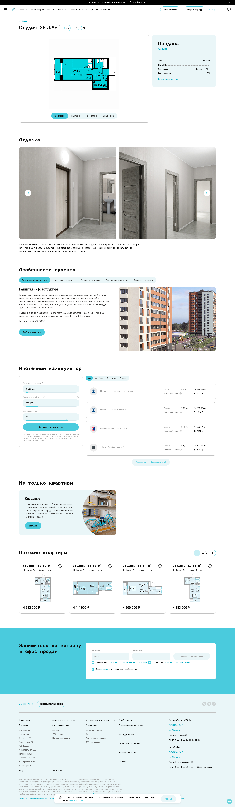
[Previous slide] (28, 193)
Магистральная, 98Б (27, 750)
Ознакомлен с (122, 662)
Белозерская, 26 (26, 742)
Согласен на (172, 662)
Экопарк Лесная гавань (29, 757)
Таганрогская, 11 (25, 754)
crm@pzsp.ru (174, 730)
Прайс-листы (125, 720)
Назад (24, 21)
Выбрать (33, 525)
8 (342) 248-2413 (216, 9)
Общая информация (94, 730)
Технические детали (143, 280)
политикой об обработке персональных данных (128, 662)
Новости (123, 761)
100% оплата (57, 734)
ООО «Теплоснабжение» (95, 742)
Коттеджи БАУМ (103, 9)
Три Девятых (24, 730)
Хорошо (168, 798)
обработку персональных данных (177, 662)
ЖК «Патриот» (25, 765)
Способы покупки (37, 9)
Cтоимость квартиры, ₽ (33, 383)
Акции (22, 770)
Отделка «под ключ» (90, 280)
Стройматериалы (76, 9)
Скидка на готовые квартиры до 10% (107, 2)
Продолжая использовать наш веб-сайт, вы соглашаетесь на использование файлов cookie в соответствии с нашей (109, 798)
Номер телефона (139, 650)
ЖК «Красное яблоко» (28, 761)
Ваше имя (96, 650)
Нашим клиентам (127, 752)
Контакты (62, 9)
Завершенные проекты (63, 720)
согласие (104, 669)
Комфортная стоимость (64, 280)
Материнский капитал (61, 738)
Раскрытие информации (96, 738)
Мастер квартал (26, 734)
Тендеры (89, 9)
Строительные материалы (132, 725)
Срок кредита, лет (30, 411)
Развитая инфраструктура (34, 280)
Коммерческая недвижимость (100, 720)
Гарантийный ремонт (129, 743)
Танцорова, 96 (25, 738)
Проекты (23, 9)
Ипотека (55, 730)
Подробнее (136, 2)
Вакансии (90, 734)
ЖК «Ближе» (163, 49)
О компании (91, 725)
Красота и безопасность (117, 280)
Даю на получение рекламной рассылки (116, 669)
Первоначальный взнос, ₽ (34, 397)
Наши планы (25, 720)
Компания (51, 9)
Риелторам (57, 770)
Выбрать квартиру (194, 9)
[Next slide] (207, 193)
